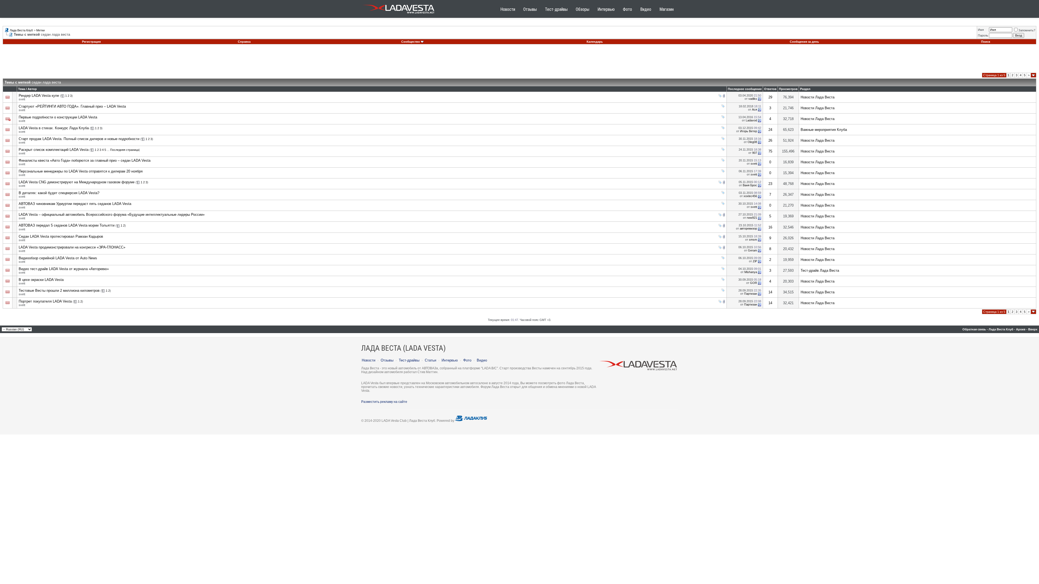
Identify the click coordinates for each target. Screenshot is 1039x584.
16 (770, 227)
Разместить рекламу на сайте (384, 402)
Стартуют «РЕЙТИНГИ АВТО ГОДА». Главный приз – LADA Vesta (72, 106)
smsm (753, 239)
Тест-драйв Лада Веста (820, 270)
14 (770, 292)
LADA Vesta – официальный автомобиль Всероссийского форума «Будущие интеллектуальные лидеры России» (112, 215)
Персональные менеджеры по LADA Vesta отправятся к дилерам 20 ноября (81, 171)
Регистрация (91, 41)
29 (770, 97)
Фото (627, 9)
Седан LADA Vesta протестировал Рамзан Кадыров (61, 236)
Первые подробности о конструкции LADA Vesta (58, 117)
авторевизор (748, 228)
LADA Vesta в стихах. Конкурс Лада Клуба (54, 128)
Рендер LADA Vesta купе (39, 96)
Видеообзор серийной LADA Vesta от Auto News (58, 258)
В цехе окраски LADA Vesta (41, 280)
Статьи (430, 360)
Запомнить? (1026, 30)
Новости (507, 9)
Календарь (595, 41)
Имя (981, 29)
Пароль (983, 35)
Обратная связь (974, 329)
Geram (752, 250)
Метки (40, 30)
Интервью (606, 9)
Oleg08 (752, 142)
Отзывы (530, 9)
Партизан (750, 293)
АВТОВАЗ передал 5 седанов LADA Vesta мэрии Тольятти (66, 225)
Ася (754, 109)
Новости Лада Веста (817, 97)
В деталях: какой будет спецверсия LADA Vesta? (59, 193)
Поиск (985, 41)
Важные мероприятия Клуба (824, 130)
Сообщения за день (804, 41)
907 (754, 152)
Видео (645, 9)
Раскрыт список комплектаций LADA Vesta (53, 150)
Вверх (1032, 329)
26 (770, 140)
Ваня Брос (750, 185)
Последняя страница (124, 149)
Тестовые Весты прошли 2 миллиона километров (59, 290)
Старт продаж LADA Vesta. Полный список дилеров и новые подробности (79, 139)
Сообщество (410, 41)
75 (770, 151)
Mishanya (750, 272)
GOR (753, 282)
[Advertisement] (519, 60)
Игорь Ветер (748, 131)
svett (22, 99)
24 (770, 130)
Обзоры (582, 9)
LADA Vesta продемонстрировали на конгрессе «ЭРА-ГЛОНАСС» (72, 247)
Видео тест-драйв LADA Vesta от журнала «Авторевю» (64, 269)
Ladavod (751, 120)
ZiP (755, 261)
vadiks (752, 98)
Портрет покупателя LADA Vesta (45, 301)
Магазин (666, 9)
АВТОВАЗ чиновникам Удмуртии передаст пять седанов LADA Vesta (75, 204)
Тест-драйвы (556, 9)
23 (770, 184)
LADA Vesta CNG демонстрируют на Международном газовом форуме (76, 182)
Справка (244, 41)
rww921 (752, 217)
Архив (1020, 329)
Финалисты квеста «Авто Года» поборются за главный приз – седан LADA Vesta (84, 160)
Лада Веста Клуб (21, 30)
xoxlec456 (750, 196)
